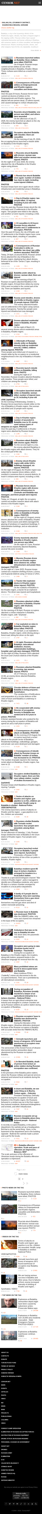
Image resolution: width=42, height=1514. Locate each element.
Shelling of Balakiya (22, 128)
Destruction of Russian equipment (15, 1435)
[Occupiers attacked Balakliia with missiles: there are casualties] (7, 134)
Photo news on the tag (13, 1188)
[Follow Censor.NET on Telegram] (13, 1503)
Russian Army (6, 1453)
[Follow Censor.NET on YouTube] (17, 1503)
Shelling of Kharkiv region (24, 78)
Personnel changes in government (15, 1442)
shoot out (5, 1446)
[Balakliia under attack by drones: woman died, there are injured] (7, 275)
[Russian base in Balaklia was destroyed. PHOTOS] (7, 914)
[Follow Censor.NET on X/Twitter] (9, 1503)
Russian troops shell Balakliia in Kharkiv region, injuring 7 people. (21, 786)
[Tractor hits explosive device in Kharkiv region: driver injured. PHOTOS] (7, 583)
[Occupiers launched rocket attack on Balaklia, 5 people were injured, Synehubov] (7, 850)
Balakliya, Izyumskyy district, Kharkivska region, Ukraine (16, 24)
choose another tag (7, 28)
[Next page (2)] (24, 1183)
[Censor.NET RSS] (36, 1503)
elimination (5, 1456)
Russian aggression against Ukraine (27, 864)
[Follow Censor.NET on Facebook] (6, 1503)
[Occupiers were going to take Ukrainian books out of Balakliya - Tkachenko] (7, 948)
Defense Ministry (8, 1480)
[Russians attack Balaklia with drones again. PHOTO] (7, 442)
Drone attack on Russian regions (14, 1438)
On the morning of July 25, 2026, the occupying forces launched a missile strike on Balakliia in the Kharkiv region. (21, 141)
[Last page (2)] (27, 1183)
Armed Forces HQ (8, 1473)
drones (4, 1449)
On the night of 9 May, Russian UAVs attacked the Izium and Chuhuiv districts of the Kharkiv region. (20, 655)
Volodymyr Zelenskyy (10, 1463)
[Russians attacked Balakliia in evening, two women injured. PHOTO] (7, 669)
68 (27, 1032)
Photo (3, 1395)
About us (5, 1352)
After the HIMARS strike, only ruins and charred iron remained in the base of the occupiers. (20, 918)
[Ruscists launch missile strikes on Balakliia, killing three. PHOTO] (7, 370)
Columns (4, 1420)
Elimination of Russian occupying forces (17, 1432)
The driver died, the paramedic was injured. (26, 936)
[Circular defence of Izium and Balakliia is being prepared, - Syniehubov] (7, 689)
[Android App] (28, 1503)
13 (27, 1138)
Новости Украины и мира (11, 1376)
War (16, 769)
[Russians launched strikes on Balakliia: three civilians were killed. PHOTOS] (7, 60)
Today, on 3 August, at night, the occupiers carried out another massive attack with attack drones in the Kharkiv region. (20, 501)
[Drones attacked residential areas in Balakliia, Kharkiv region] (7, 322)
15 (27, 1009)
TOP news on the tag (11, 1295)
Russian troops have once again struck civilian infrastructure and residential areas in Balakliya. (20, 188)
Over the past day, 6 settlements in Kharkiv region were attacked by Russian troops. (18, 430)
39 (27, 817)
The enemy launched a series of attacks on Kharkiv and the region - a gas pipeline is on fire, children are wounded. (19, 812)
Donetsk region (7, 1470)
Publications (6, 1416)
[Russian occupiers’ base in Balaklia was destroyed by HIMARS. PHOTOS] (7, 1018)
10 (27, 939)
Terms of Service (8, 1366)
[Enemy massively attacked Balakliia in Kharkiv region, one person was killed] (7, 540)
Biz (2, 1403)
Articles (4, 1392)
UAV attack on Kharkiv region (24, 336)
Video (3, 1398)
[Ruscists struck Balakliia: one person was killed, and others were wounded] (7, 114)
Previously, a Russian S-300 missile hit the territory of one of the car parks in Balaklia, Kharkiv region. (20, 857)
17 (27, 923)
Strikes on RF (6, 1466)
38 (27, 703)
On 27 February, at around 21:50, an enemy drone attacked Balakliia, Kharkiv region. (18, 676)
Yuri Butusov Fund (8, 1363)
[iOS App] (32, 1503)
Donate (4, 1359)
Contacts (5, 1356)
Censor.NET (5, 1381)
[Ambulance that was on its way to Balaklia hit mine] (7, 932)
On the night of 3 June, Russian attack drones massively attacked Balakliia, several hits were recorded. (20, 547)
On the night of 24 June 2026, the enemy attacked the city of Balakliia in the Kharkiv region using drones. (18, 164)
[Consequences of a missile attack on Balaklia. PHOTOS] (7, 732)
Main (3, 1409)
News (3, 1385)
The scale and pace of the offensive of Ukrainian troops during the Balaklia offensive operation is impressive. (20, 1156)
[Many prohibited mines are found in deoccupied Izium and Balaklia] (7, 968)
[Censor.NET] (11, 3)
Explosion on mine (21, 597)
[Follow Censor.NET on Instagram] (24, 1503)
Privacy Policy (7, 1369)
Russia (4, 1477)
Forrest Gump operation (11, 1428)
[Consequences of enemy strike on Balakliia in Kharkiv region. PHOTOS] (7, 513)
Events (4, 1388)
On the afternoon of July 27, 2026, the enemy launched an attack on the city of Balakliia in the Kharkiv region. (20, 121)
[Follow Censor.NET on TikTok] (21, 1503)
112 (28, 1161)
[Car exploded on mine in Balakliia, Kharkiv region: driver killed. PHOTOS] (7, 626)
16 (27, 962)
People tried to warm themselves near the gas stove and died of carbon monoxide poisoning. (18, 902)
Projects (5, 1413)
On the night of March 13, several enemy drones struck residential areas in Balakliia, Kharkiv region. (20, 329)
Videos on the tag (10, 1237)
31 (27, 907)
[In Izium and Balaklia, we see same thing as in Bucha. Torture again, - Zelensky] (7, 1091)
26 (27, 1057)
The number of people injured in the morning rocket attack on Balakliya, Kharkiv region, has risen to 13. (20, 762)
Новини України (7, 1373)
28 (27, 982)
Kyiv (2, 1460)
